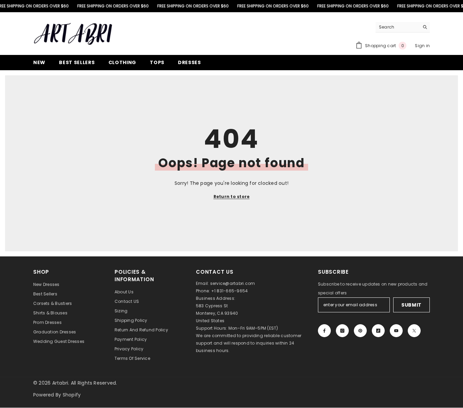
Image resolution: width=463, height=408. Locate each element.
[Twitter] (414, 330)
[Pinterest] (360, 330)
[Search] (403, 27)
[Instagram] (342, 330)
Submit (411, 305)
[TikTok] (378, 330)
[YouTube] (396, 330)
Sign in (422, 45)
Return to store (232, 196)
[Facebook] (324, 330)
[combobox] (397, 27)
